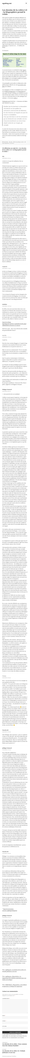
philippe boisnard (7, 748)
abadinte (4, 304)
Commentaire (6, 998)
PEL (3, 156)
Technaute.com (6, 101)
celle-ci (15, 98)
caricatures (12, 143)
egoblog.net (7, 3)
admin (11, 142)
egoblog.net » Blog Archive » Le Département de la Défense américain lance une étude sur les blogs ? (14, 978)
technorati (4, 45)
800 (7, 78)
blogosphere (6, 143)
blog (3, 143)
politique (19, 142)
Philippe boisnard (7, 389)
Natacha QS (5, 730)
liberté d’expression (10, 91)
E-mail (4, 1020)
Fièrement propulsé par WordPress (9, 1056)
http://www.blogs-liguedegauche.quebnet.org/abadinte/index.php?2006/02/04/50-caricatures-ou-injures (14, 323)
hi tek (16, 142)
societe (22, 142)
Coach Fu (4, 266)
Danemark (21, 91)
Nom (3, 1015)
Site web (4, 1026)
